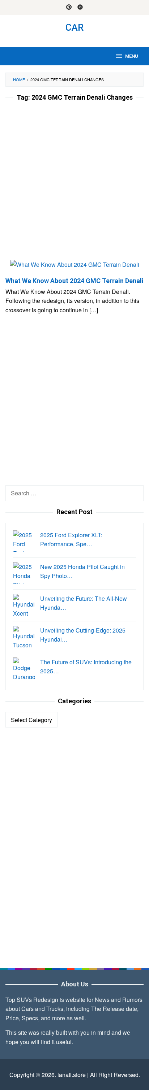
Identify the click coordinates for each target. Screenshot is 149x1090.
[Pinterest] (68, 7)
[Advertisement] (74, 182)
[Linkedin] (80, 7)
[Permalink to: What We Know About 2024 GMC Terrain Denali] (74, 267)
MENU (131, 56)
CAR (74, 27)
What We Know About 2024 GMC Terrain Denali (74, 281)
